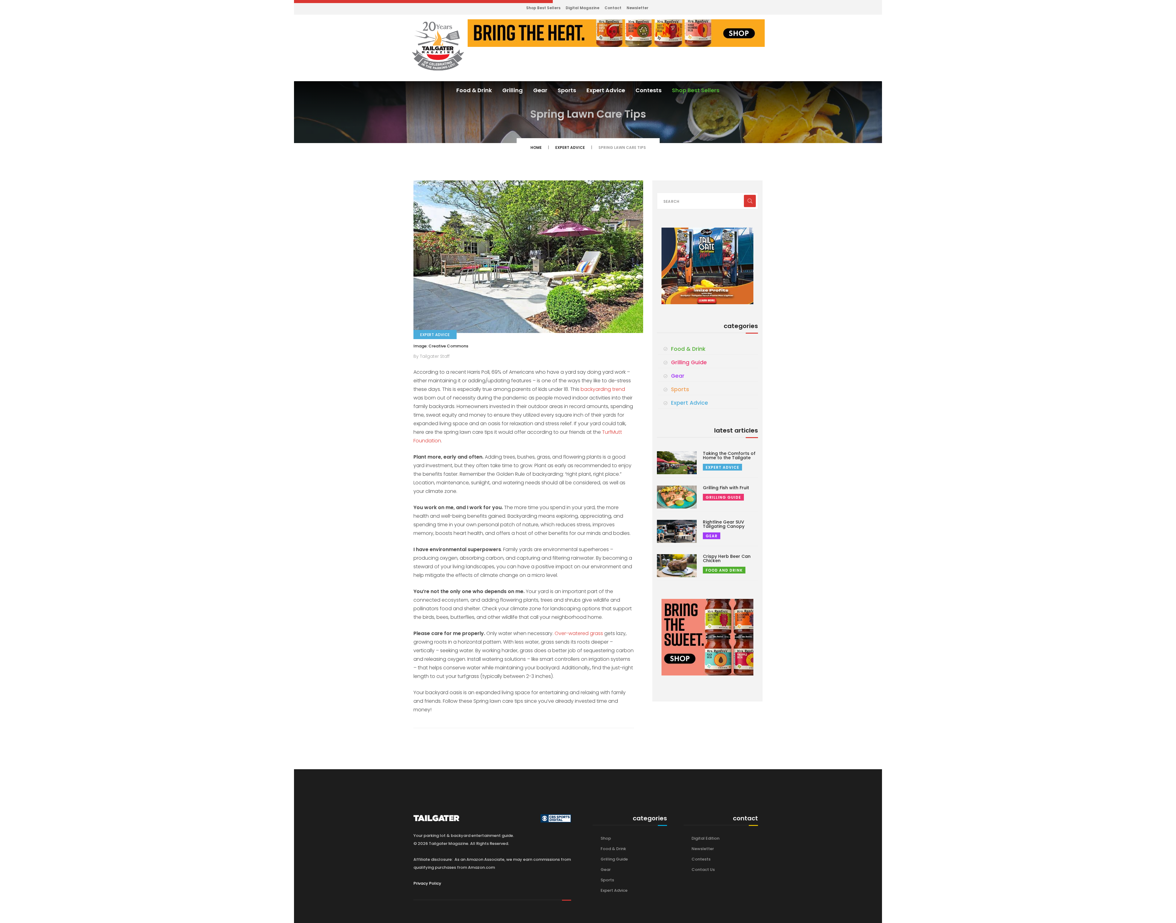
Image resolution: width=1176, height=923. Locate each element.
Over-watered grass (579, 633)
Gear (540, 90)
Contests (648, 90)
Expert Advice (605, 90)
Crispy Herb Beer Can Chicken (727, 558)
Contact (613, 7)
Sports (567, 90)
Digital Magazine (582, 7)
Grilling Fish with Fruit (726, 488)
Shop (606, 838)
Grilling (512, 90)
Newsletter (637, 7)
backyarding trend (603, 389)
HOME (536, 147)
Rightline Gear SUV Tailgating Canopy (723, 524)
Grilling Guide (689, 362)
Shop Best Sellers (543, 7)
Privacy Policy (427, 883)
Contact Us (703, 869)
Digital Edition (705, 838)
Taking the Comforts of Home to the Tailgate (729, 455)
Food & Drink (474, 90)
